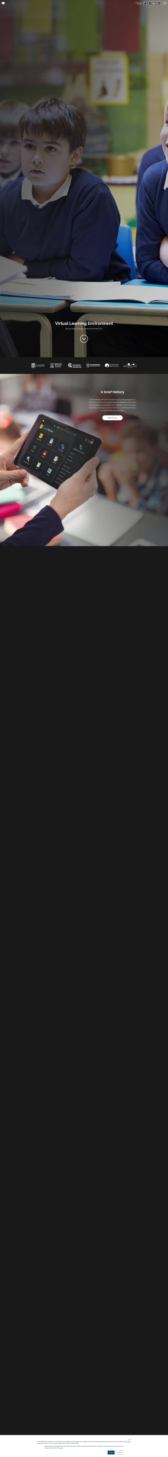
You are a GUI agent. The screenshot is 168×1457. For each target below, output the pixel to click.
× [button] (129, 1439)
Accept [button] (111, 1452)
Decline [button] (119, 1452)
